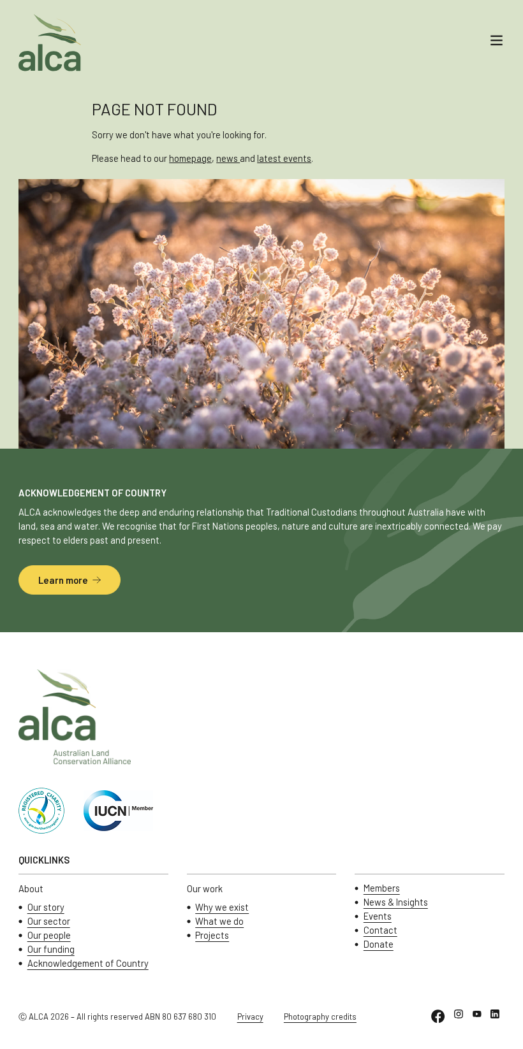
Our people (49, 935)
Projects (212, 935)
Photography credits (320, 1016)
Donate (379, 944)
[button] (497, 42)
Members (382, 888)
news (228, 158)
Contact (380, 930)
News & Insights (396, 902)
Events (378, 916)
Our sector (48, 921)
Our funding (51, 949)
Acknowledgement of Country (88, 963)
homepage (190, 158)
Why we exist (222, 907)
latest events (284, 158)
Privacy (250, 1016)
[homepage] (49, 42)
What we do (219, 921)
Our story (45, 907)
